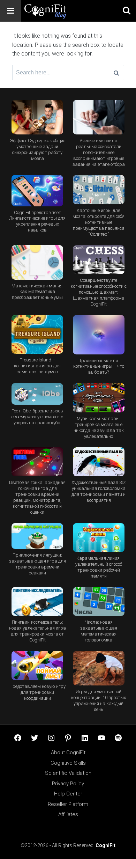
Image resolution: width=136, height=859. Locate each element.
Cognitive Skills (68, 763)
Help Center (68, 794)
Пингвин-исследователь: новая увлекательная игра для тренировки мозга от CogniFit (37, 631)
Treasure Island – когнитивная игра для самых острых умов (37, 365)
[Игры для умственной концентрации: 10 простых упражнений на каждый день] (99, 668)
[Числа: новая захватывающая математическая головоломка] (99, 601)
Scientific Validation (68, 773)
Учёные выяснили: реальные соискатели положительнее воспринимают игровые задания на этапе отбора (99, 152)
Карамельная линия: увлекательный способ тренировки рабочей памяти (98, 567)
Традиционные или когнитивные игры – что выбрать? (98, 366)
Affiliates (68, 814)
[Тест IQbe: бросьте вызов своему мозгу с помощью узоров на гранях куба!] (37, 394)
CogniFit (105, 845)
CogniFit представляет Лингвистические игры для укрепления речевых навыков (37, 221)
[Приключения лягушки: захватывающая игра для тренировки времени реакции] (37, 536)
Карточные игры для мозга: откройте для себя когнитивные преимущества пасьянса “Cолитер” (98, 222)
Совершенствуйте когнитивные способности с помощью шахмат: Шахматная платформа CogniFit (99, 292)
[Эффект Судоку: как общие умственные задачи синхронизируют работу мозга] (37, 117)
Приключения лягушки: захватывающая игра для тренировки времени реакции (37, 563)
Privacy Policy (68, 783)
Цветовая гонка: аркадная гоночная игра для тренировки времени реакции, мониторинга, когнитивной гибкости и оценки (37, 497)
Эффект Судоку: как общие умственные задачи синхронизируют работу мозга (37, 149)
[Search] (116, 72)
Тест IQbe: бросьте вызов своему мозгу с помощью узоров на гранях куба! (37, 416)
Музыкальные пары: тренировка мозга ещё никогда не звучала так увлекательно (99, 427)
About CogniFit (68, 752)
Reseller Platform (68, 804)
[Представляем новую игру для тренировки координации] (37, 665)
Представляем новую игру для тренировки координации (37, 692)
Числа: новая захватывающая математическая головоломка (98, 631)
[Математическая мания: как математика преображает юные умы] (37, 262)
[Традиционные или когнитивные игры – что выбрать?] (99, 334)
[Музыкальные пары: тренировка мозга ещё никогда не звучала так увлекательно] (99, 397)
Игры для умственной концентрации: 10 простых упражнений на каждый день (98, 700)
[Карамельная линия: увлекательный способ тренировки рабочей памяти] (99, 537)
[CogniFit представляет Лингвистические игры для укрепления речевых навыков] (37, 190)
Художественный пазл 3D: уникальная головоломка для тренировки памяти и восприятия (98, 491)
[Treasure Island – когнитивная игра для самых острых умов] (37, 334)
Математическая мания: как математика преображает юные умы (37, 291)
